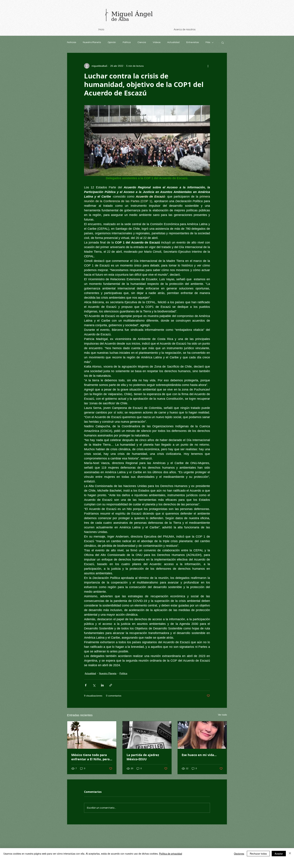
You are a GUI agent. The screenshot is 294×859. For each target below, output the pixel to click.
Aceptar (279, 853)
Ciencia (141, 42)
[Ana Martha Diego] (202, 735)
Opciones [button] (239, 853)
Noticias (71, 42)
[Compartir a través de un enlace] (110, 685)
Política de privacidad (170, 853)
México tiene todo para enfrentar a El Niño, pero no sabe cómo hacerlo (90, 757)
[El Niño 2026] (91, 735)
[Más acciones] (208, 66)
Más (208, 42)
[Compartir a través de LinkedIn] (102, 685)
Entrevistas (192, 42)
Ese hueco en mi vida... (199, 755)
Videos (156, 42)
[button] (222, 42)
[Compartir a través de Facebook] (85, 685)
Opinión (112, 42)
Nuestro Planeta (92, 42)
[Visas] (147, 735)
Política (127, 42)
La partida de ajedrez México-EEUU (143, 757)
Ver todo (222, 714)
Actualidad (173, 42)
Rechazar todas (258, 853)
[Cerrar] (290, 853)
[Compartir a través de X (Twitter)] (94, 685)
